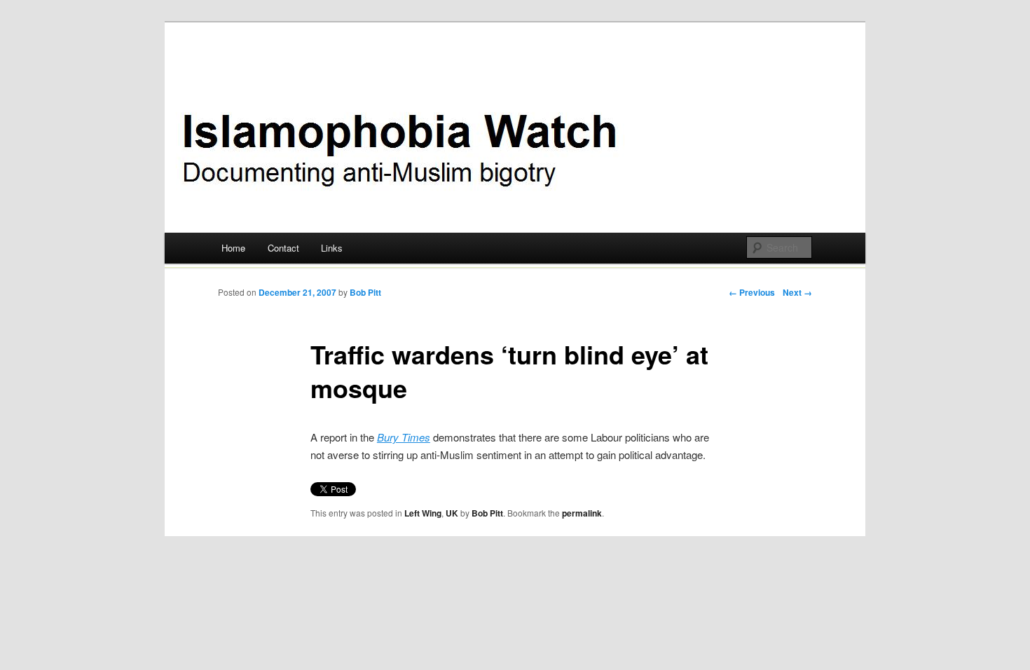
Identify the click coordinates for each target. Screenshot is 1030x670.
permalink (582, 513)
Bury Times (403, 437)
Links (332, 247)
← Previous (752, 292)
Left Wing (422, 513)
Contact (283, 247)
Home (233, 247)
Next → (797, 292)
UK (452, 513)
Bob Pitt (365, 292)
